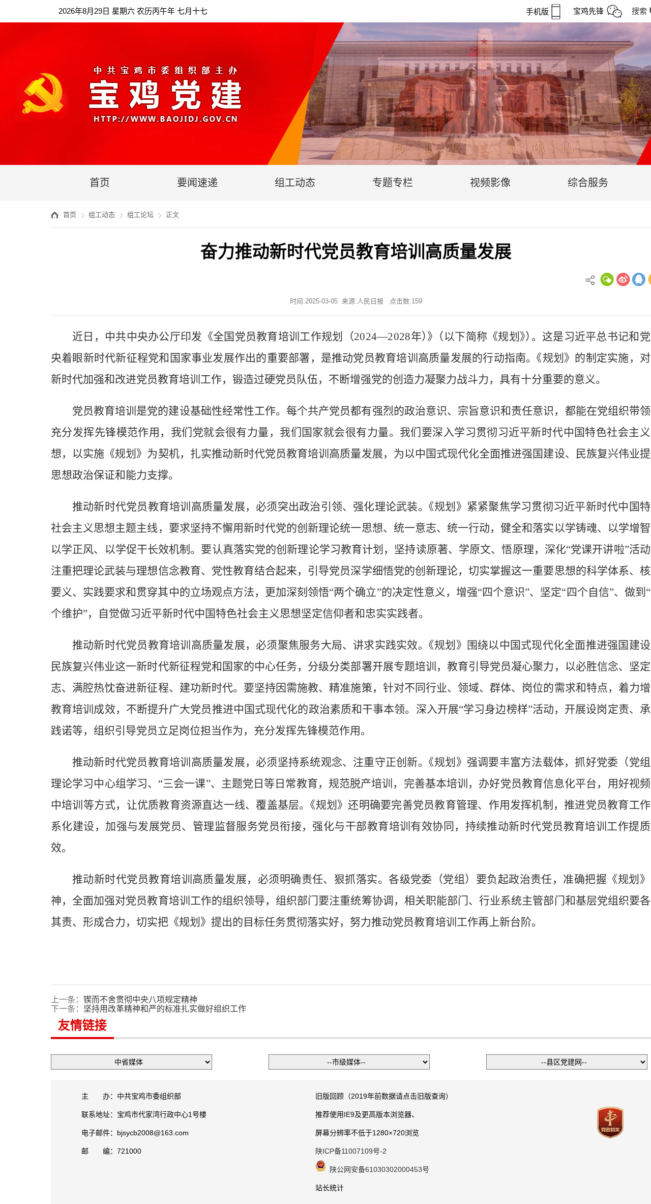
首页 (100, 182)
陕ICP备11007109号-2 (351, 1151)
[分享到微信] (607, 279)
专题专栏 (392, 182)
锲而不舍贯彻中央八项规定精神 (140, 999)
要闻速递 (197, 182)
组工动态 (295, 182)
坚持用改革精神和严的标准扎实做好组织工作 (164, 1008)
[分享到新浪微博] (623, 279)
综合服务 (588, 182)
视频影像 (490, 182)
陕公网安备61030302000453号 (379, 1169)
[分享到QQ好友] (638, 279)
